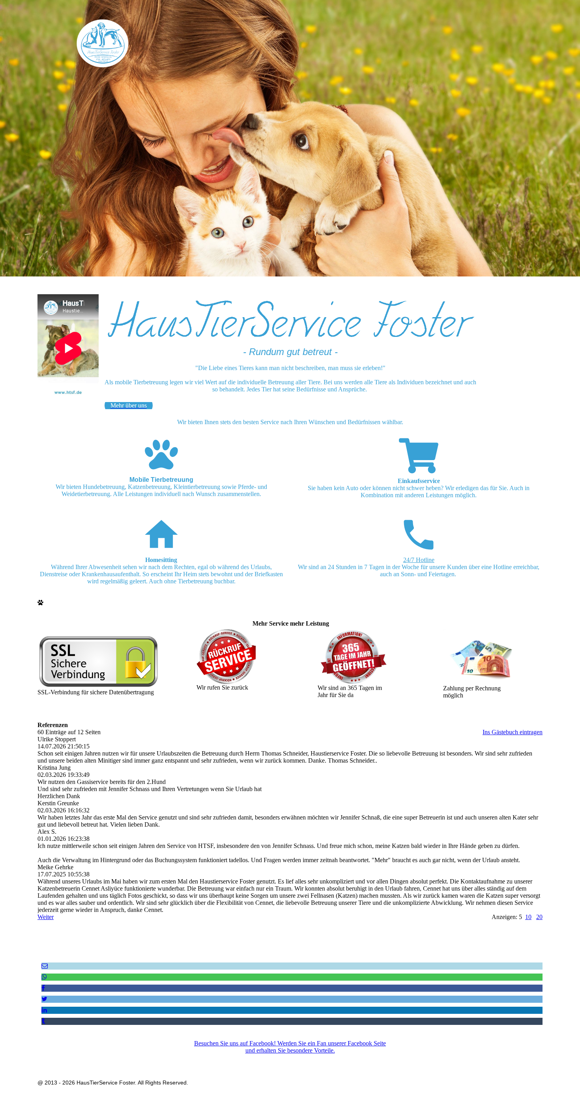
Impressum (240, 1059)
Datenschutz (273, 1059)
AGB (300, 1059)
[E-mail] (44, 965)
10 (528, 917)
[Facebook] (43, 988)
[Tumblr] (43, 1021)
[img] (102, 43)
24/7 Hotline (418, 559)
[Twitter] (44, 999)
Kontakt (321, 1059)
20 (539, 917)
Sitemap (345, 1059)
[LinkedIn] (44, 1010)
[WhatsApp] (44, 977)
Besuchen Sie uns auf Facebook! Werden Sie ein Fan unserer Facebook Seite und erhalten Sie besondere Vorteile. (290, 1047)
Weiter (45, 917)
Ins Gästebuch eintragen (513, 732)
